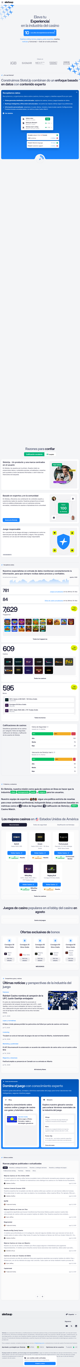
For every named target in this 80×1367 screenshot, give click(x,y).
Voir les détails (9, 959)
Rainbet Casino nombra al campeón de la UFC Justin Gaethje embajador (23, 997)
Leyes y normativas (9, 1020)
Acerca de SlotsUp (11, 520)
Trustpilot (71, 1347)
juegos (39, 39)
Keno (47, 1126)
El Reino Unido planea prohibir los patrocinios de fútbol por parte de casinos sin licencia (35, 1024)
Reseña (18, 857)
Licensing (6, 1032)
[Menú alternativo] (2, 2)
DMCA (42, 1347)
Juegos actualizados (56, 591)
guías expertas (48, 39)
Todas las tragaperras (40, 639)
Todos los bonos (40, 717)
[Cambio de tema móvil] (77, 2)
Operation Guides (23, 1117)
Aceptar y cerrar (40, 1363)
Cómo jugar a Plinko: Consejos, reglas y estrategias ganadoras (25, 1121)
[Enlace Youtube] (67, 1326)
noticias (25, 42)
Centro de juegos (40, 920)
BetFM (6, 1201)
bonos (34, 39)
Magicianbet (8, 1222)
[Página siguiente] (42, 1296)
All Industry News (40, 1069)
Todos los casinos (40, 678)
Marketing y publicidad (10, 1044)
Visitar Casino (15, 853)
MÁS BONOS (40, 966)
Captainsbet (8, 1268)
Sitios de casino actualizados (54, 600)
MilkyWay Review (30, 889)
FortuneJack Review (66, 858)
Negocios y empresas (10, 1058)
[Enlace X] (71, 1326)
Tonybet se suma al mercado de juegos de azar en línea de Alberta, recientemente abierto (36, 1036)
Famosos (6, 992)
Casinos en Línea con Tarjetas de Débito (17, 1256)
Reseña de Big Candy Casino (13, 1230)
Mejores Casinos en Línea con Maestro (17, 1243)
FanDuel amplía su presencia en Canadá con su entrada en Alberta (27, 1061)
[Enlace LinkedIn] (76, 1326)
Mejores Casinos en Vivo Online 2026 (16, 1176)
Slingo (47, 1117)
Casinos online (25, 39)
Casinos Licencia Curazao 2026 (14, 1188)
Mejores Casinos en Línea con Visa (16, 1209)
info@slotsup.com (39, 1343)
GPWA (32, 1347)
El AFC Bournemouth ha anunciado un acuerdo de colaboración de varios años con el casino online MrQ (40, 1048)
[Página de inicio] (9, 2)
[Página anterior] (38, 1296)
